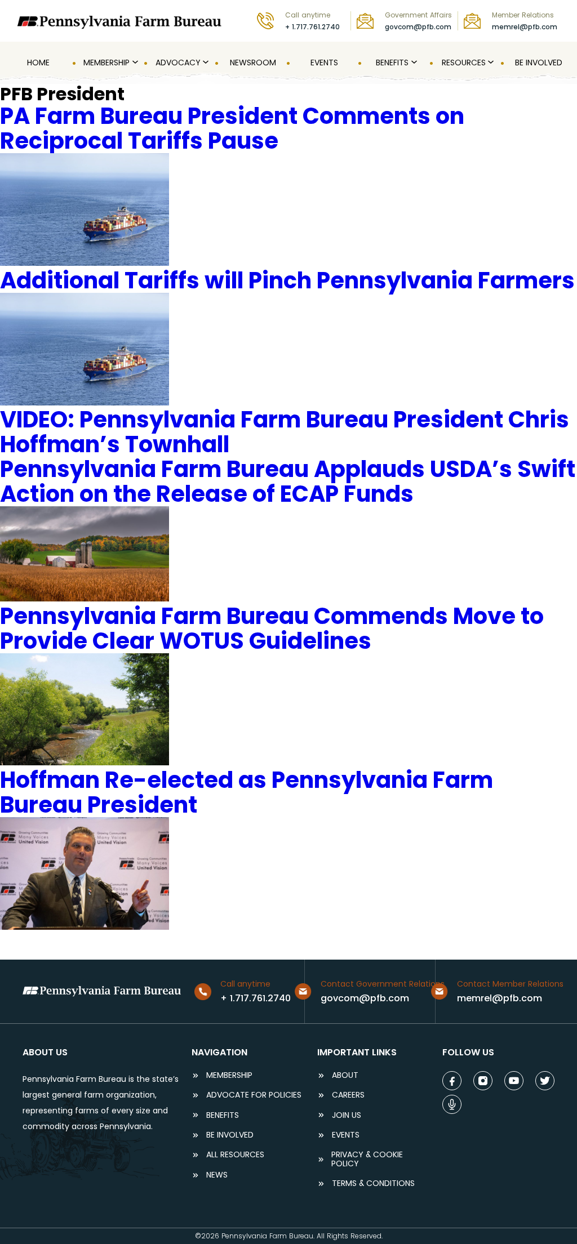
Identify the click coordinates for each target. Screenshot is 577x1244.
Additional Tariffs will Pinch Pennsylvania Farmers (287, 280)
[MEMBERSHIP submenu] (134, 62)
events (345, 1135)
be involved (230, 1135)
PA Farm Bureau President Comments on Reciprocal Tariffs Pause (232, 128)
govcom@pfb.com (418, 27)
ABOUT (345, 1075)
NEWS (217, 1175)
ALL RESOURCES (235, 1155)
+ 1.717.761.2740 (312, 27)
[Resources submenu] (489, 62)
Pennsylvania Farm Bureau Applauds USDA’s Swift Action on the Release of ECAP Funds (287, 481)
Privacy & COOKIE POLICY (367, 1159)
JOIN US (346, 1115)
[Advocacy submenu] (204, 62)
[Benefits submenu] (413, 62)
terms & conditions (373, 1183)
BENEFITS (222, 1115)
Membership (229, 1075)
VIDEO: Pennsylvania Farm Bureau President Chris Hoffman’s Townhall (284, 432)
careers (348, 1095)
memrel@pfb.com (524, 27)
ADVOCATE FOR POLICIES (253, 1095)
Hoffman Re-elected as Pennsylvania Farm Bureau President (246, 792)
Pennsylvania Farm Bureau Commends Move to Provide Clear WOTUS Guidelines (272, 628)
